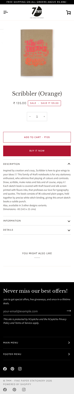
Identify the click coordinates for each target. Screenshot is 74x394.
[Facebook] (5, 369)
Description (11, 164)
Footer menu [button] (12, 354)
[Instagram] (20, 369)
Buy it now (36, 150)
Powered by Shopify (17, 384)
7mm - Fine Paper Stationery (25, 380)
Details (8, 229)
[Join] (67, 311)
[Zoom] (12, 77)
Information (12, 220)
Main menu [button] (10, 342)
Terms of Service (23, 323)
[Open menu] (9, 12)
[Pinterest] (12, 369)
